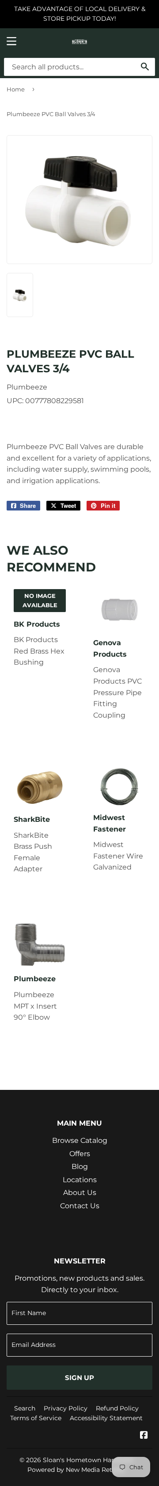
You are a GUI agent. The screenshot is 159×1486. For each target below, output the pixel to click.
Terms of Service (35, 1418)
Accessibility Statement (106, 1418)
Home (16, 89)
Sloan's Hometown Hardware (88, 1459)
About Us (79, 1192)
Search (24, 1408)
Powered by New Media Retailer (76, 1469)
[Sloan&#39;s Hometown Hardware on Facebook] (144, 1436)
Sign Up (79, 1377)
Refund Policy (117, 1408)
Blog (80, 1166)
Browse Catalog (79, 1140)
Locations (80, 1180)
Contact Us (79, 1206)
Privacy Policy (65, 1408)
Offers (79, 1153)
